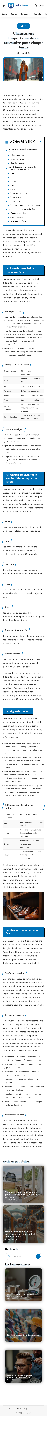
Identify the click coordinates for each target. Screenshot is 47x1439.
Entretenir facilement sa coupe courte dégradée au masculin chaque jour (20, 1377)
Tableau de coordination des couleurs (25, 205)
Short (12, 189)
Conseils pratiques (17, 163)
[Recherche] (35, 6)
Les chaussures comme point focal (22, 209)
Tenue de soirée (16, 197)
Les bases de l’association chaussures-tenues (23, 150)
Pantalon (13, 181)
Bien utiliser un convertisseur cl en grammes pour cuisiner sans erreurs (22, 1295)
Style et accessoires (17, 217)
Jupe (12, 177)
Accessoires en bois (18, 221)
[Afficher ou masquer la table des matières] (38, 142)
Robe (12, 173)
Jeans (12, 185)
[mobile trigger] (5, 5)
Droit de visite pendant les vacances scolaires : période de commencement (20, 1234)
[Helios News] (18, 5)
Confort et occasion (18, 213)
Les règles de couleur (17, 201)
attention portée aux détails (18, 129)
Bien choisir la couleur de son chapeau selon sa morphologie (23, 1336)
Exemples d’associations (19, 159)
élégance (27, 99)
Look (23, 26)
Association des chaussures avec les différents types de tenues (22, 168)
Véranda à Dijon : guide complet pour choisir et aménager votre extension (21, 1194)
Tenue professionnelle (19, 193)
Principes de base (17, 155)
